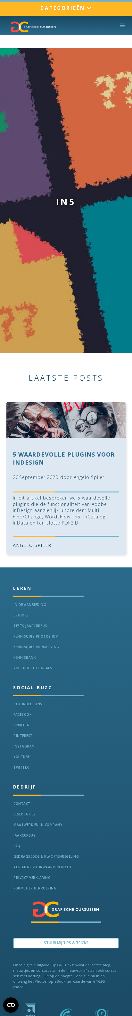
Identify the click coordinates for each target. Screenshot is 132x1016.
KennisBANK (24, 657)
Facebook (22, 714)
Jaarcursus (24, 835)
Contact (21, 803)
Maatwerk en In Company (37, 824)
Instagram (24, 746)
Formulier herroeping (34, 888)
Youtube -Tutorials (32, 668)
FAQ (17, 846)
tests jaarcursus (30, 626)
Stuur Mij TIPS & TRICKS (66, 943)
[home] (31, 27)
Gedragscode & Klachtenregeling (46, 856)
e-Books (21, 615)
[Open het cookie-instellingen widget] (11, 1005)
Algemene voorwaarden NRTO (42, 867)
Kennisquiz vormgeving (36, 647)
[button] (66, 8)
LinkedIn (21, 725)
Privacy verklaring (32, 877)
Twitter (21, 767)
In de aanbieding (29, 604)
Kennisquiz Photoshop (35, 636)
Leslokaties (24, 814)
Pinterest (23, 735)
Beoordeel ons (27, 704)
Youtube (21, 757)
